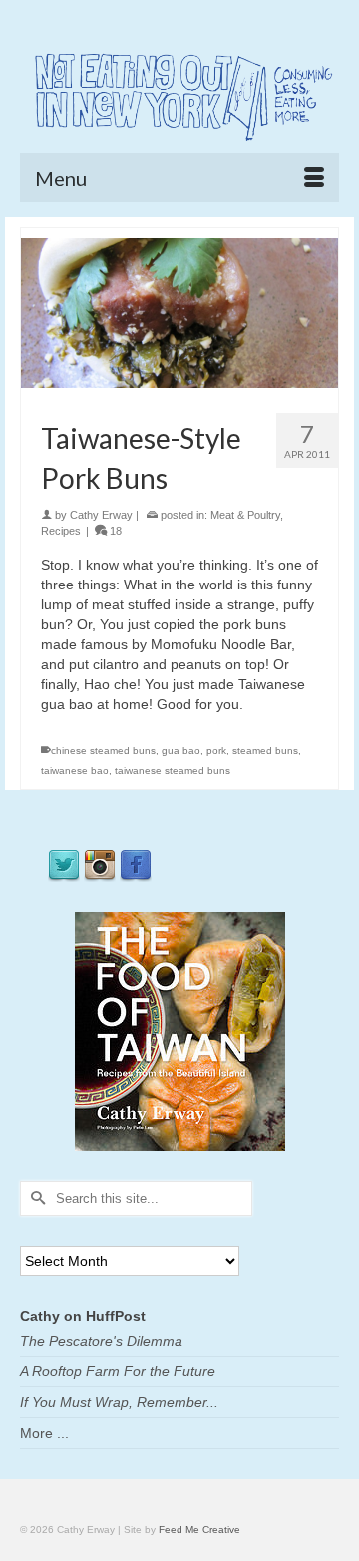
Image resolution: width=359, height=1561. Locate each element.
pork (216, 750)
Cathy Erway (101, 515)
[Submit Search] (35, 1198)
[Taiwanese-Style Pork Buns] (179, 312)
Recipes (61, 531)
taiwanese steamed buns (172, 770)
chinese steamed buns (103, 750)
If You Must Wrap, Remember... (119, 1402)
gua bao (181, 750)
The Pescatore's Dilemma (101, 1341)
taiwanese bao (75, 770)
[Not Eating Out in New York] (179, 94)
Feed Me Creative (199, 1529)
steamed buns (265, 750)
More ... (44, 1433)
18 (114, 531)
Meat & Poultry (245, 515)
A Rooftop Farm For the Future (117, 1371)
